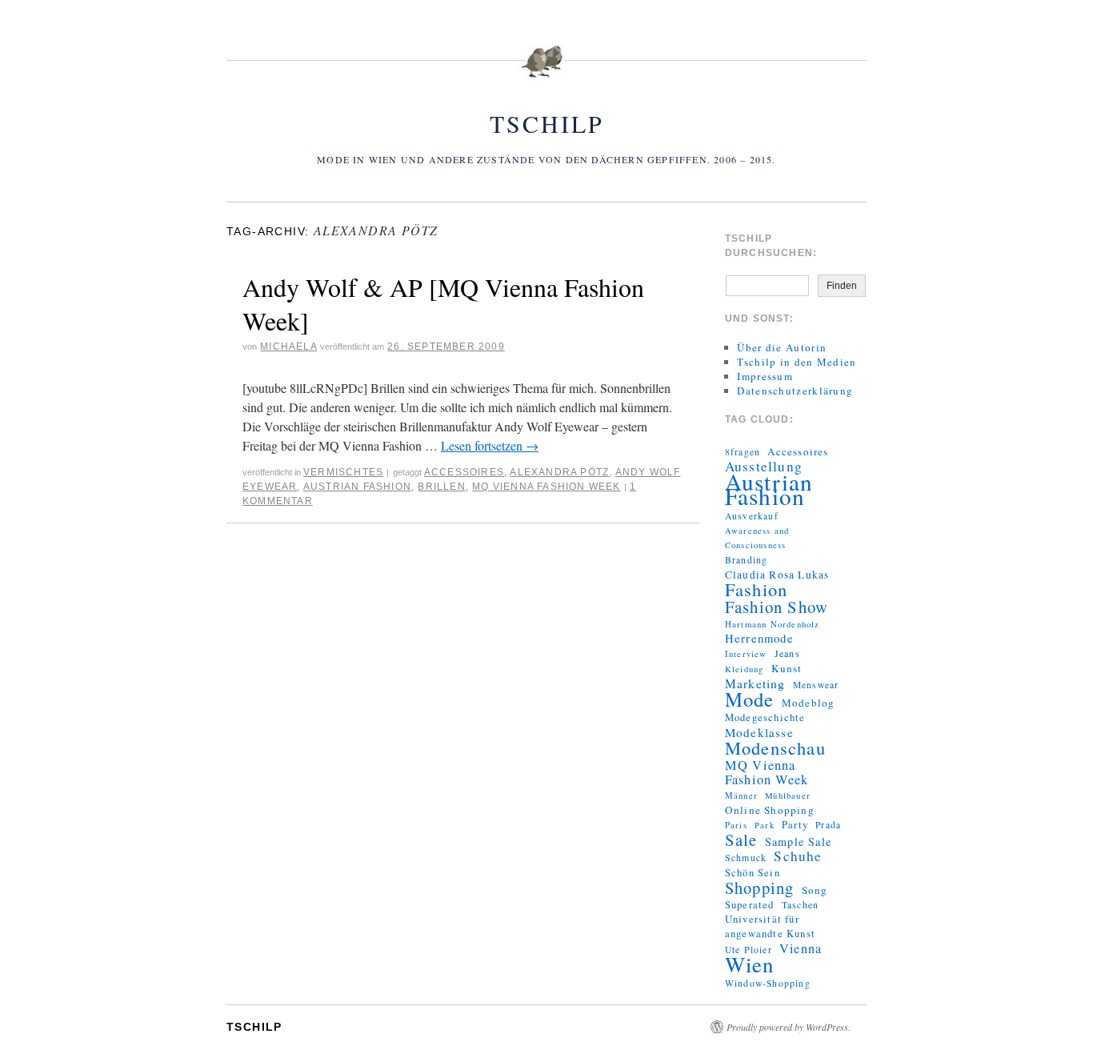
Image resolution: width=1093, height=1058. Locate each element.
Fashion (756, 589)
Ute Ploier (748, 950)
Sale (741, 839)
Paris (736, 825)
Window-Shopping (768, 983)
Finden (842, 285)
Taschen (800, 905)
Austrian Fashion (357, 486)
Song (815, 890)
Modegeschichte (765, 717)
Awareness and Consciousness (757, 538)
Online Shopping (770, 810)
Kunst (787, 668)
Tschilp (547, 123)
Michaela (288, 346)
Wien (750, 964)
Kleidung (744, 669)
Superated (750, 905)
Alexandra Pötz (559, 472)
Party (795, 825)
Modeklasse (759, 732)
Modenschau (775, 747)
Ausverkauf (752, 516)
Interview (746, 653)
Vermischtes (343, 472)
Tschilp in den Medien (796, 362)
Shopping (760, 887)
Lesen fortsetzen (489, 445)
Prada (828, 825)
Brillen (441, 486)
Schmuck (746, 858)
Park (765, 825)
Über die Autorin (782, 347)
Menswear (816, 685)
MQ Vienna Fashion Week (546, 486)
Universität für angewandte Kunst (770, 926)
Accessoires (464, 472)
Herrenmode (759, 638)
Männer (741, 795)
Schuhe (798, 856)
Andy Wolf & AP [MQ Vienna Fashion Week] (443, 304)
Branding (746, 560)
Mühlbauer (788, 795)
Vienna (800, 948)
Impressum (765, 376)
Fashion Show (776, 606)
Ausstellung (764, 466)
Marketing (755, 683)
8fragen (742, 452)
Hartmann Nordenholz (772, 624)
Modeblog (808, 702)
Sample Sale (798, 842)
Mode (750, 699)
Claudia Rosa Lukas (777, 574)
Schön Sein (752, 873)
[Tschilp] (546, 71)
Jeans (787, 653)
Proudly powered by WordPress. (789, 1026)
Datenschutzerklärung (795, 390)
